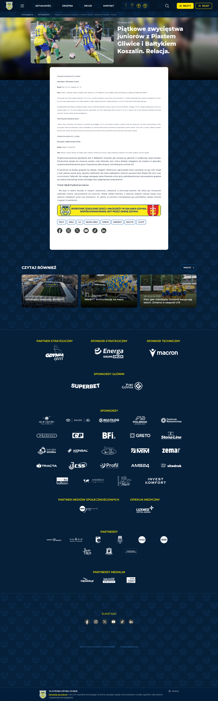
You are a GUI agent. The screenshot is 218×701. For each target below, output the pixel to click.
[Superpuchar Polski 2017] (138, 6)
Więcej (187, 268)
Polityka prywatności (129, 647)
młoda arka (92, 222)
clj (79, 222)
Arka (71, 222)
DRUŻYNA (67, 6)
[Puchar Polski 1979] (126, 6)
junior (105, 222)
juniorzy (117, 222)
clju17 (141, 222)
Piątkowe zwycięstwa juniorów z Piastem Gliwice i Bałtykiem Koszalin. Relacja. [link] (85, 15)
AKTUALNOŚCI (43, 6)
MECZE (88, 6)
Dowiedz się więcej (58, 695)
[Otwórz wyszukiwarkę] (167, 6)
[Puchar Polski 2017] (132, 6)
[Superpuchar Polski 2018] (145, 6)
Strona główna (27, 15)
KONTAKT (108, 6)
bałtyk (129, 222)
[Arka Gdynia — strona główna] (9, 6)
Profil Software (108, 647)
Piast (61, 222)
